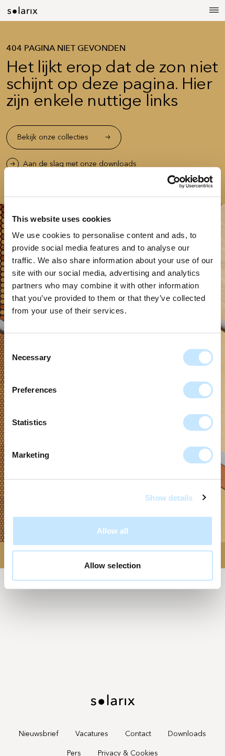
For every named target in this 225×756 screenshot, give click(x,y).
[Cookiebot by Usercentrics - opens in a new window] (167, 182)
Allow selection (112, 564)
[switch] (198, 390)
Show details (169, 497)
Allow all (113, 530)
